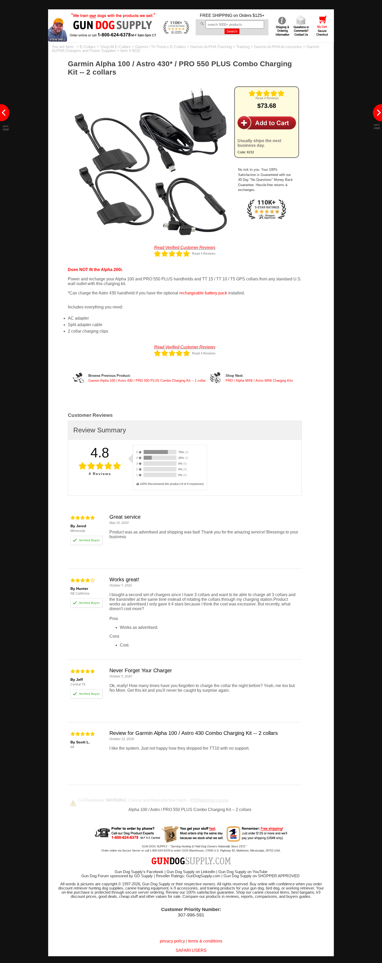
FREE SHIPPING (216, 15)
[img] (266, 93)
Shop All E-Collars (115, 47)
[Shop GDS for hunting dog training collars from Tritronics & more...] (113, 33)
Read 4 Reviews (267, 98)
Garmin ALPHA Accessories (278, 47)
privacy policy (172, 941)
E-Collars (88, 47)
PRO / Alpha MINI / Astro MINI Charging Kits (259, 380)
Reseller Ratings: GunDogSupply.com (188, 876)
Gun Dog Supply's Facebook (139, 872)
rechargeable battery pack (203, 293)
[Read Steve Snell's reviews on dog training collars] (57, 40)
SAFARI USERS (191, 950)
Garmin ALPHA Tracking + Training (219, 47)
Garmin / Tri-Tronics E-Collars (160, 47)
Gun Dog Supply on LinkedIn (191, 872)
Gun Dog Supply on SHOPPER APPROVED (261, 876)
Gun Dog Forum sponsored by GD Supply (117, 876)
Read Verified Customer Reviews (184, 247)
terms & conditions (205, 941)
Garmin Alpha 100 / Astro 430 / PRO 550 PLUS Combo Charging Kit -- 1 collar (147, 380)
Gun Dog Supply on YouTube (242, 872)
